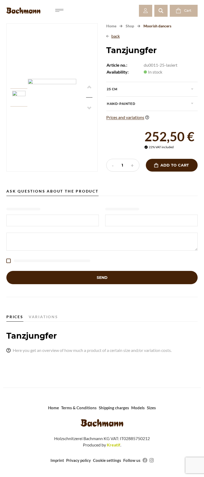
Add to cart (171, 165)
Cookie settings (107, 460)
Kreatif (113, 444)
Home (111, 26)
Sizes (151, 407)
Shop (130, 26)
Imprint (57, 460)
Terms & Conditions (79, 407)
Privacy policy (78, 460)
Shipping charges (114, 407)
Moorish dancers (157, 26)
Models (138, 407)
